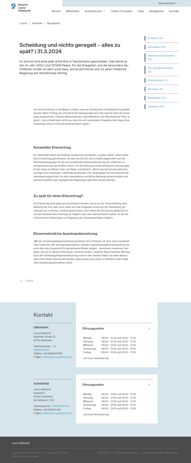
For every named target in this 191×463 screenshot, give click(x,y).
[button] (117, 328)
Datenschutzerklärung (126, 452)
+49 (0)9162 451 (61, 406)
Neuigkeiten (156, 11)
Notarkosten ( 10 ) (157, 97)
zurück (24, 23)
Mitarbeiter (73, 11)
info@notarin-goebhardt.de (56, 357)
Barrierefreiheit (167, 3)
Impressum (104, 452)
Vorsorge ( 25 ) (155, 89)
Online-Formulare (121, 11)
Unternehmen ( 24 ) (158, 80)
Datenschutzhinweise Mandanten (161, 452)
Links (141, 11)
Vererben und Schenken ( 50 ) (161, 57)
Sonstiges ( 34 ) (156, 106)
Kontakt (174, 11)
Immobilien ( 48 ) (157, 47)
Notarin (56, 11)
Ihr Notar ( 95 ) (155, 38)
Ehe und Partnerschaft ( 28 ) (160, 70)
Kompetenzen (93, 11)
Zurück (29, 280)
